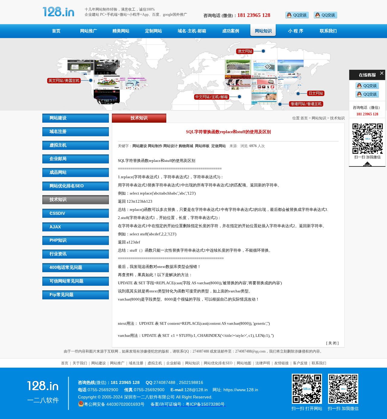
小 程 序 (295, 31)
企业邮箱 (173, 363)
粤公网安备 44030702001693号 (114, 404)
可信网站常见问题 (66, 281)
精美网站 (120, 31)
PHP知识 (58, 240)
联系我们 (328, 31)
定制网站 (153, 31)
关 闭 (332, 343)
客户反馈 (300, 363)
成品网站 (58, 172)
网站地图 (244, 363)
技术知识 (58, 199)
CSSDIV (57, 213)
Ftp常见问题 (61, 294)
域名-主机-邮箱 (192, 31)
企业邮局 (58, 158)
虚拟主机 (58, 145)
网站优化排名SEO (67, 185)
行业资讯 (58, 253)
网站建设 (58, 117)
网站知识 (263, 31)
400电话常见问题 (66, 267)
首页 (56, 31)
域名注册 (58, 131)
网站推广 (88, 31)
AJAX (55, 226)
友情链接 (281, 363)
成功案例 (230, 31)
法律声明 (262, 363)
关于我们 (80, 363)
